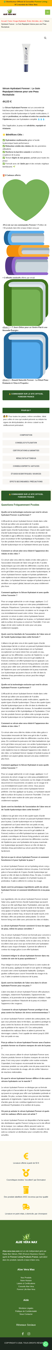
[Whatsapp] (45, 1344)
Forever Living (41, 2)
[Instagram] (29, 1333)
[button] (45, 38)
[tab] (26, 410)
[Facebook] (23, 1333)
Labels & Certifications (26, 1283)
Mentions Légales (26, 1308)
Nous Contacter (26, 1314)
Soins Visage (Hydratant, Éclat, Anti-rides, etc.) (25, 21)
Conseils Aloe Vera (26, 1286)
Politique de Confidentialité (26, 1311)
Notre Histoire (26, 1281)
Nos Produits (26, 1278)
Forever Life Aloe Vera (26, 1289)
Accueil (4, 21)
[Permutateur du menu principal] (47, 12)
